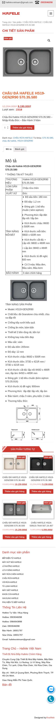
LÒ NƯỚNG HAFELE (11, 566)
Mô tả (8, 149)
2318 (19, 109)
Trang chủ (6, 22)
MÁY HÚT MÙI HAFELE (12, 562)
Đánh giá (19, 149)
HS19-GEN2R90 (25, 141)
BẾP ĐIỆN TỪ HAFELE (11, 558)
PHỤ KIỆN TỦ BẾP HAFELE (13, 602)
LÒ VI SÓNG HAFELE (11, 570)
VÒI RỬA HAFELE (9, 582)
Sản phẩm (17, 22)
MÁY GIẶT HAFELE (10, 590)
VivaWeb (50, 717)
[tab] (9, 149)
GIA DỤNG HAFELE (10, 598)
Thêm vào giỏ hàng (22, 127)
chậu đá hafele (9, 141)
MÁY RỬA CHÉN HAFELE (13, 574)
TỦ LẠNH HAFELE (9, 586)
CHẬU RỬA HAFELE (32, 22)
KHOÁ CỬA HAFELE (10, 594)
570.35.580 (47, 138)
